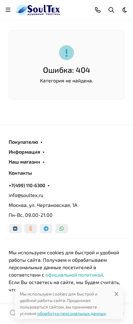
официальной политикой (74, 275)
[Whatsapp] (61, 229)
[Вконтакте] (15, 229)
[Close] (116, 294)
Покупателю (23, 141)
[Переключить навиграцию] (8, 10)
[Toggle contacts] (97, 10)
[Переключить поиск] (111, 10)
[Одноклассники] (30, 229)
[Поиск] (13, 314)
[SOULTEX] (38, 9)
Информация (24, 151)
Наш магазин (24, 161)
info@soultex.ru (26, 195)
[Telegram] (46, 229)
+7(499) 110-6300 (27, 185)
